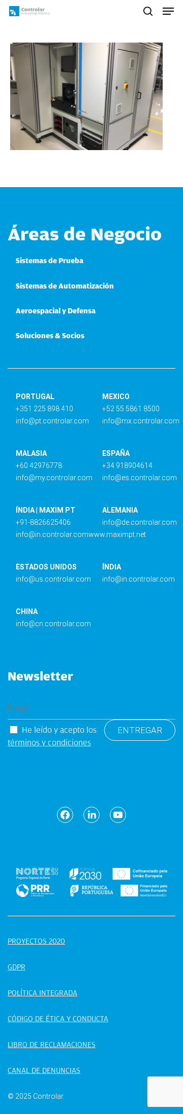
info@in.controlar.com (52, 534)
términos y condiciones (49, 742)
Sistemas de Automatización (65, 286)
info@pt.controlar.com (52, 421)
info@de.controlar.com (139, 522)
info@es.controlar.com (139, 478)
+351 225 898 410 (44, 409)
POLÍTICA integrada (42, 993)
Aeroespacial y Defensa (56, 311)
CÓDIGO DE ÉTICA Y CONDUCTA (58, 1019)
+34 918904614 (127, 465)
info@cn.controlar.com (53, 624)
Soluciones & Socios (50, 336)
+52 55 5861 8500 (131, 409)
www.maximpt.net (117, 534)
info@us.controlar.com (53, 579)
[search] (148, 11)
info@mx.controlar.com (140, 421)
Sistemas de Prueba (49, 261)
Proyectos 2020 (36, 941)
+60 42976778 (39, 465)
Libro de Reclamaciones (52, 1044)
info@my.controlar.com (54, 478)
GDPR (16, 967)
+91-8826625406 (43, 522)
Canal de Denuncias (44, 1070)
